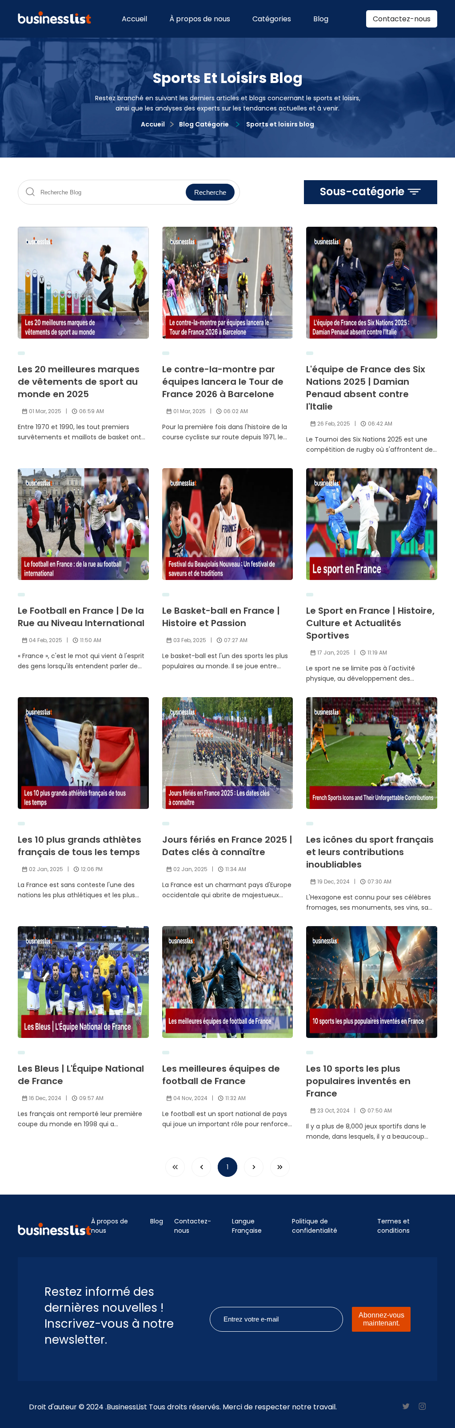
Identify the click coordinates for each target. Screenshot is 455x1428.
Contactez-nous (402, 19)
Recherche (210, 192)
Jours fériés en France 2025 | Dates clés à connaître (227, 845)
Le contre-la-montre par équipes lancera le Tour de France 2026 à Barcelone (222, 381)
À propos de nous (199, 19)
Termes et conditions (393, 1226)
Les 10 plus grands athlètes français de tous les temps (79, 845)
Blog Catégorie (204, 124)
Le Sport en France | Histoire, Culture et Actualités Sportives (370, 623)
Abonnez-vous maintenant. (381, 1319)
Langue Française (247, 1226)
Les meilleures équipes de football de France (221, 1074)
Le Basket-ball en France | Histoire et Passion (221, 616)
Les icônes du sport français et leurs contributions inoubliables (370, 852)
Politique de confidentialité (314, 1226)
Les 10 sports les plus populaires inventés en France (358, 1081)
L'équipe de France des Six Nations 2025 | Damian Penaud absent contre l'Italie (365, 388)
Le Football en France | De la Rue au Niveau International (81, 616)
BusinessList (127, 1407)
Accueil (134, 19)
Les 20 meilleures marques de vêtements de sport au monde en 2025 (79, 381)
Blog (320, 19)
